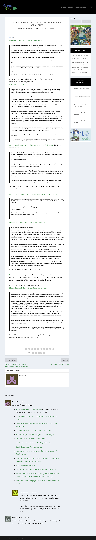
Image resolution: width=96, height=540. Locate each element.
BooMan (76, 88)
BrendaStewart (24, 492)
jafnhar (75, 112)
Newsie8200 (30, 28)
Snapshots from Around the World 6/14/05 (31, 439)
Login (70, 7)
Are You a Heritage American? (79, 58)
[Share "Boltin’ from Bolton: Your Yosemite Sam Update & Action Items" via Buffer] (43, 349)
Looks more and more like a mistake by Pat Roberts (27, 222)
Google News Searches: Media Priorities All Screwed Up (36, 469)
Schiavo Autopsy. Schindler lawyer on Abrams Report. (35, 435)
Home (63, 7)
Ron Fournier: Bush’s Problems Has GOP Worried (33, 430)
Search (72, 18)
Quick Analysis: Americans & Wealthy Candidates (33, 443)
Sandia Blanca (16, 517)
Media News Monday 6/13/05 (26, 465)
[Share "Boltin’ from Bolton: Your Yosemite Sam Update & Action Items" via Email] (49, 349)
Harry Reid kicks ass (16, 84)
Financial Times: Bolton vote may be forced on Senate (28, 288)
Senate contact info (16, 275)
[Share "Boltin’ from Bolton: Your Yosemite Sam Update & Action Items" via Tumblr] (34, 349)
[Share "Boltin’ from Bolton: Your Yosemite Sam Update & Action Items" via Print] (52, 349)
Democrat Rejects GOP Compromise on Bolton (25, 40)
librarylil (76, 96)
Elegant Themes (13, 538)
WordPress (25, 538)
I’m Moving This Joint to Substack (80, 55)
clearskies (76, 104)
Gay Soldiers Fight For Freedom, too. (29, 447)
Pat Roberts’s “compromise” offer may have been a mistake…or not (33, 194)
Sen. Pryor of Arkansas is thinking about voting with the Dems (31, 145)
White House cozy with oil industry (28, 409)
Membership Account (84, 7)
